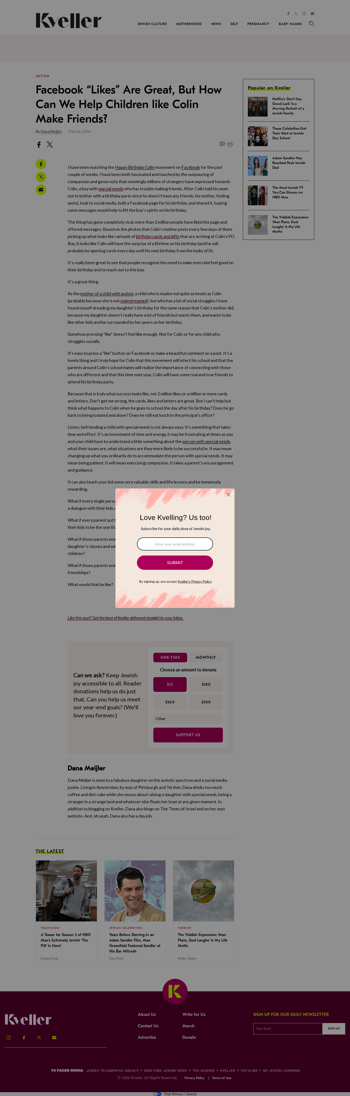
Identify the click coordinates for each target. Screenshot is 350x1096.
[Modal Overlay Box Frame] (175, 548)
